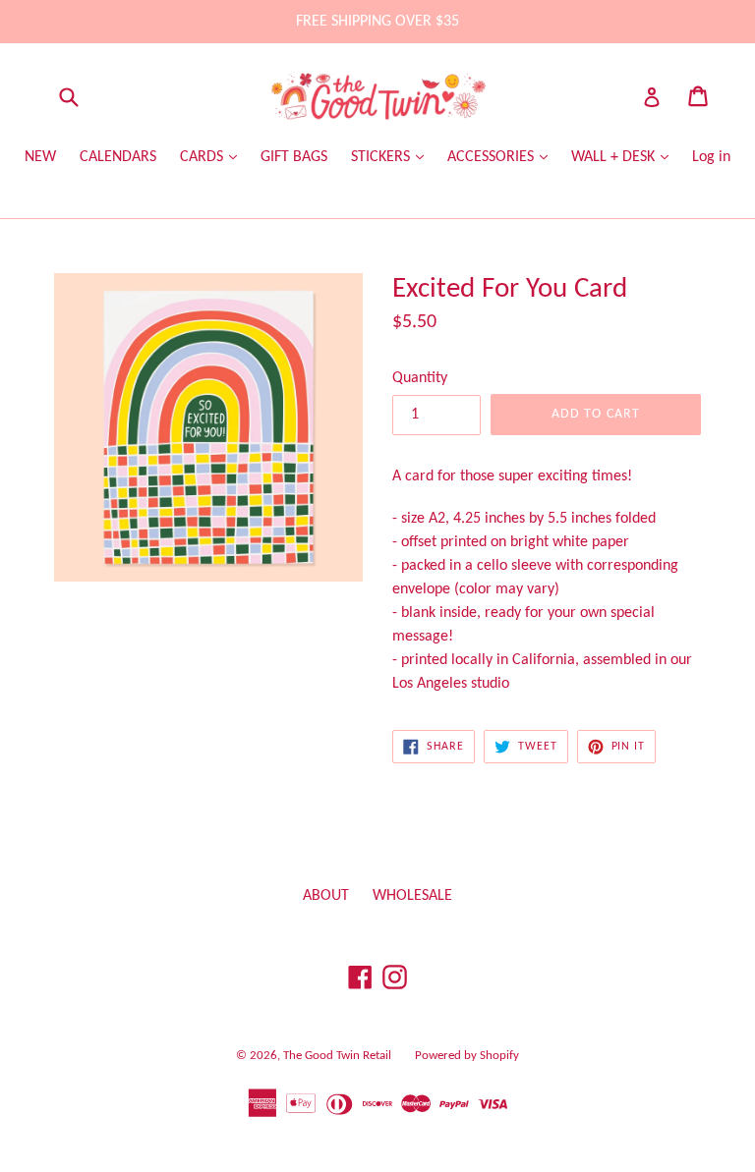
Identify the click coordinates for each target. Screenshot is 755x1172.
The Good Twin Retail (337, 1055)
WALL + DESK (615, 157)
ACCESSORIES (492, 157)
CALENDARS (118, 157)
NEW (40, 157)
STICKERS (382, 157)
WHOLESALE (412, 896)
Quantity (419, 378)
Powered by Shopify (467, 1055)
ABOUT (326, 896)
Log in (711, 157)
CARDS (203, 157)
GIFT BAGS (294, 157)
